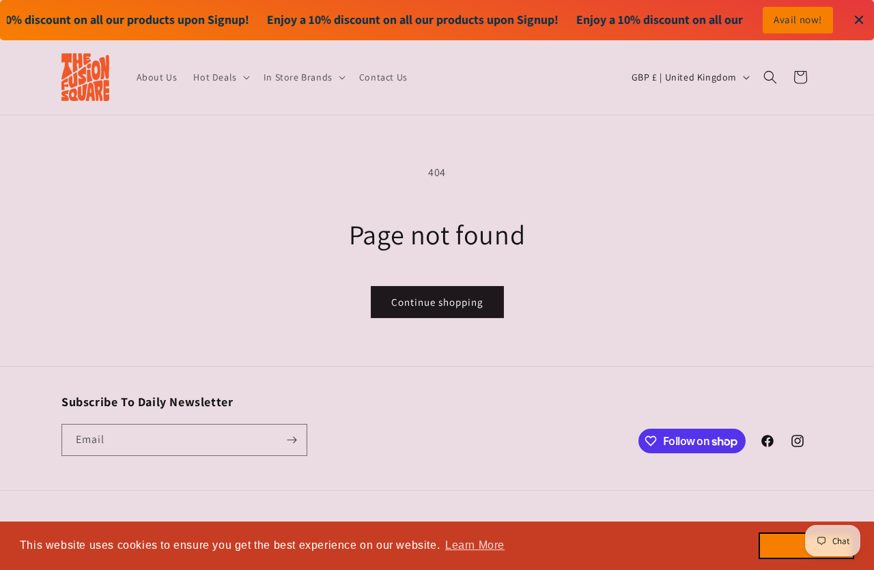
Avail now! (798, 19)
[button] (220, 77)
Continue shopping (437, 302)
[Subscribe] (292, 440)
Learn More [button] (475, 545)
